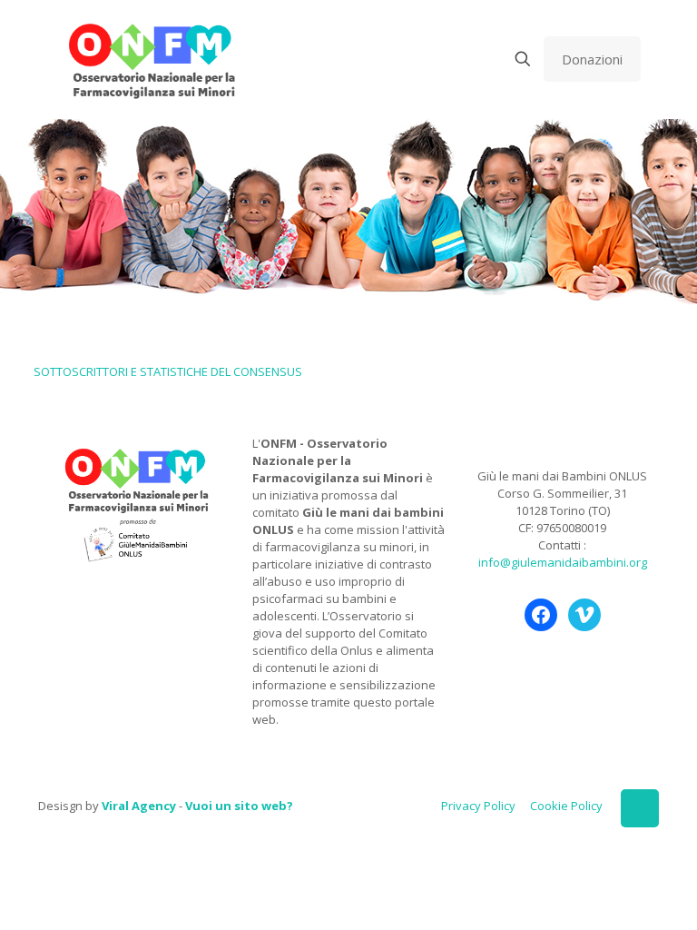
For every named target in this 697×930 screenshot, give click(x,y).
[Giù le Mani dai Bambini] (151, 59)
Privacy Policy (478, 805)
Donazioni (592, 59)
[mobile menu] (459, 59)
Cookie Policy (566, 805)
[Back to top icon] (640, 808)
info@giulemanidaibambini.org (562, 562)
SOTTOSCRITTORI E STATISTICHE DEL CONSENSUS (168, 371)
